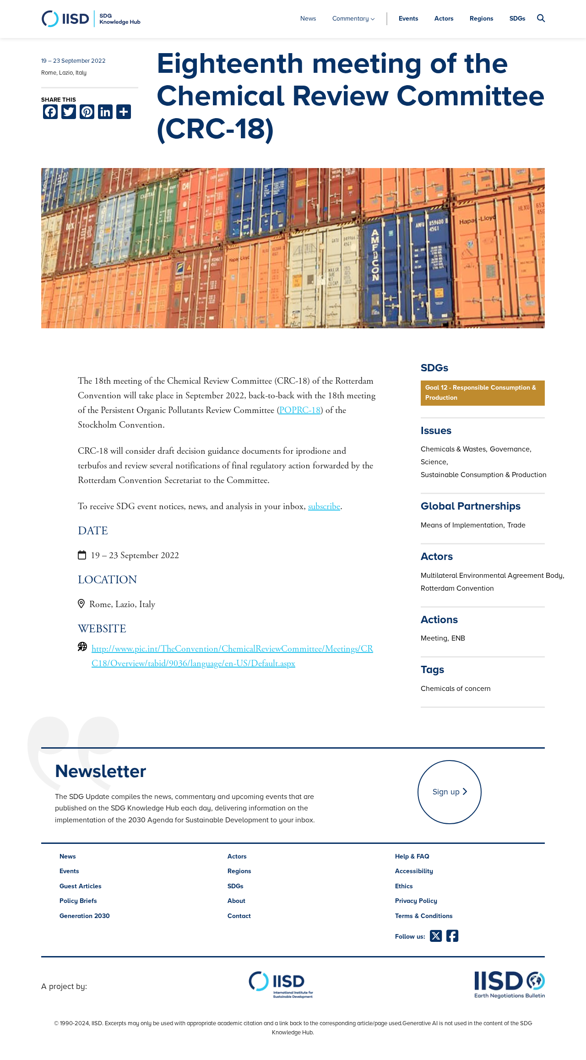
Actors (444, 18)
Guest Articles (81, 886)
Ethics (404, 886)
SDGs (518, 18)
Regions (482, 18)
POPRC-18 (299, 410)
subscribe (324, 506)
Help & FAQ (412, 856)
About (236, 901)
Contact (239, 916)
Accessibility (414, 871)
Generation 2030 (85, 916)
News (308, 18)
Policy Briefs (78, 901)
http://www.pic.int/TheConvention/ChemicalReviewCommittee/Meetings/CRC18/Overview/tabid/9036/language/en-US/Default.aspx (232, 656)
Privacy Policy (416, 901)
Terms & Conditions (424, 916)
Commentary (350, 18)
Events (408, 18)
